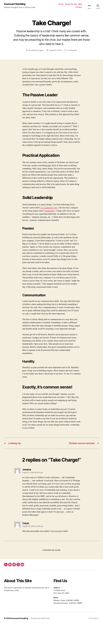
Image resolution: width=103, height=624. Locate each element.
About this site (71, 4)
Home (61, 4)
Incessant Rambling (14, 4)
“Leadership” (49, 210)
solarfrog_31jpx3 (37, 50)
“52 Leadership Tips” (49, 207)
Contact (78, 7)
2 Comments (72, 50)
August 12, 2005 (55, 50)
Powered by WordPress (40, 618)
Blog (80, 4)
